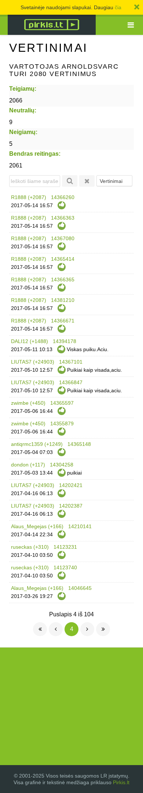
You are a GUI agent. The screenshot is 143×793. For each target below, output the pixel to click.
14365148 (79, 444)
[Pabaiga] (103, 629)
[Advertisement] (71, 706)
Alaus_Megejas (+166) (37, 526)
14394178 (64, 341)
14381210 (62, 300)
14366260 (62, 197)
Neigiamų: (23, 132)
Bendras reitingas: (34, 154)
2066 (15, 100)
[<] (56, 629)
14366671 (62, 321)
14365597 (62, 403)
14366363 (62, 218)
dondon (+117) (28, 465)
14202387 (70, 506)
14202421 (70, 485)
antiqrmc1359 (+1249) (37, 444)
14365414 (62, 259)
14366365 (62, 279)
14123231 (65, 547)
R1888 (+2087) (28, 197)
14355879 (62, 423)
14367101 (70, 362)
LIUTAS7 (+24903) (32, 362)
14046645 (80, 588)
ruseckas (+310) (30, 547)
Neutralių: (22, 110)
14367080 (62, 238)
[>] (87, 629)
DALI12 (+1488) (29, 341)
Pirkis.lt (121, 782)
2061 (15, 165)
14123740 (65, 567)
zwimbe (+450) (28, 403)
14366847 (70, 382)
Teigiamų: (22, 89)
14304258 (61, 465)
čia (118, 7)
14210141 (80, 526)
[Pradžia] (40, 629)
